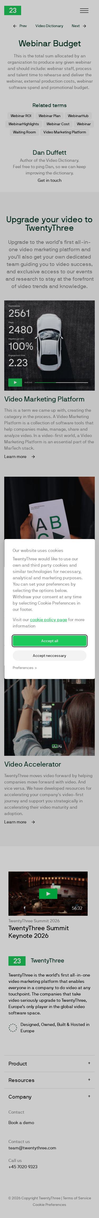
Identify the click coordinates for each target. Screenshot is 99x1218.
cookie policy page (48, 619)
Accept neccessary (49, 655)
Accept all (49, 641)
